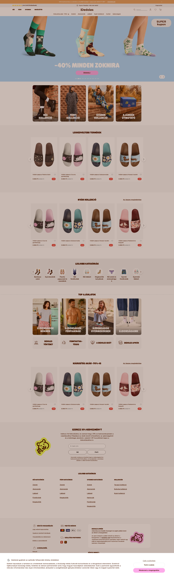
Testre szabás (149, 565)
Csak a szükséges (149, 561)
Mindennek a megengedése (149, 570)
